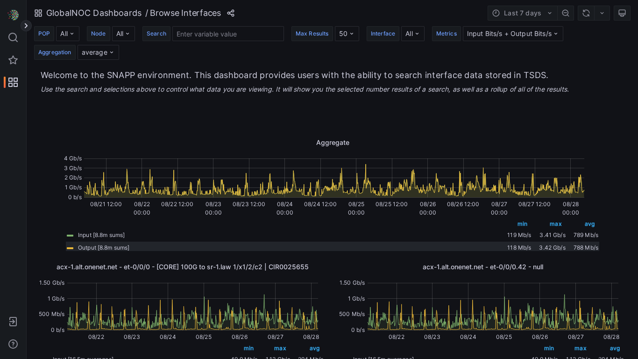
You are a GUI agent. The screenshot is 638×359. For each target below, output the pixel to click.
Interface (383, 33)
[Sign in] (13, 321)
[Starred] (13, 60)
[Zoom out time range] (565, 13)
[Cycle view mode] (622, 13)
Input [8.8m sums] (101, 234)
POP (44, 33)
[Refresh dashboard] (586, 13)
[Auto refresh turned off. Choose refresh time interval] (602, 13)
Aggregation (54, 52)
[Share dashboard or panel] (231, 13)
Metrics (446, 33)
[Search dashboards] (13, 37)
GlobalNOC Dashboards (94, 13)
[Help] (13, 344)
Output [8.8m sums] (103, 247)
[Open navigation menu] (26, 25)
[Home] (13, 15)
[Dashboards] (13, 82)
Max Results (312, 33)
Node (98, 33)
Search (156, 33)
